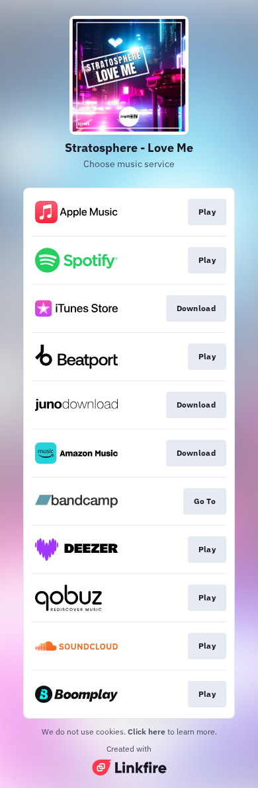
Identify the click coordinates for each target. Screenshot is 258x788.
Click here (146, 731)
